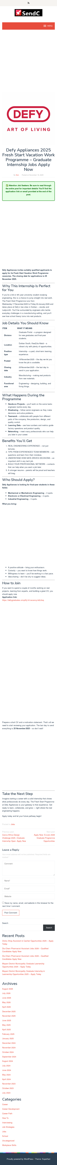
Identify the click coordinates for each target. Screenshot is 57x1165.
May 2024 (6, 1074)
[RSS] (28, 3)
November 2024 (8, 1047)
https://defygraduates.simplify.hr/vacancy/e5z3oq (23, 600)
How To (5, 1118)
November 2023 (8, 1083)
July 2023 (6, 1092)
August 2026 (7, 988)
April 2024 (6, 1079)
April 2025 (6, 1029)
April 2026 (6, 1006)
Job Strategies (8, 1127)
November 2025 (8, 1015)
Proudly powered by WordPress (20, 1159)
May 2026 (6, 1002)
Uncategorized (8, 1140)
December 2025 (8, 1011)
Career (5, 1104)
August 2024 (7, 1061)
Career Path (7, 1113)
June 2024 (6, 1070)
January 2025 (8, 1038)
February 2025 (8, 1034)
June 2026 (6, 997)
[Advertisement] (28, 62)
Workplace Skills (9, 1145)
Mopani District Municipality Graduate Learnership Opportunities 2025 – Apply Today (23, 965)
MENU (50, 26)
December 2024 (8, 1043)
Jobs (13, 824)
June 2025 (6, 1020)
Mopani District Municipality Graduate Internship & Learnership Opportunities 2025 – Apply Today (23, 972)
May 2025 (6, 1024)
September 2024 (9, 1056)
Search (5, 923)
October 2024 (8, 1052)
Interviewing (7, 1122)
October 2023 (8, 1088)
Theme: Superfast (42, 1159)
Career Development (10, 1108)
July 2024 (6, 1065)
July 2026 (6, 993)
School (5, 1136)
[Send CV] (29, 12)
